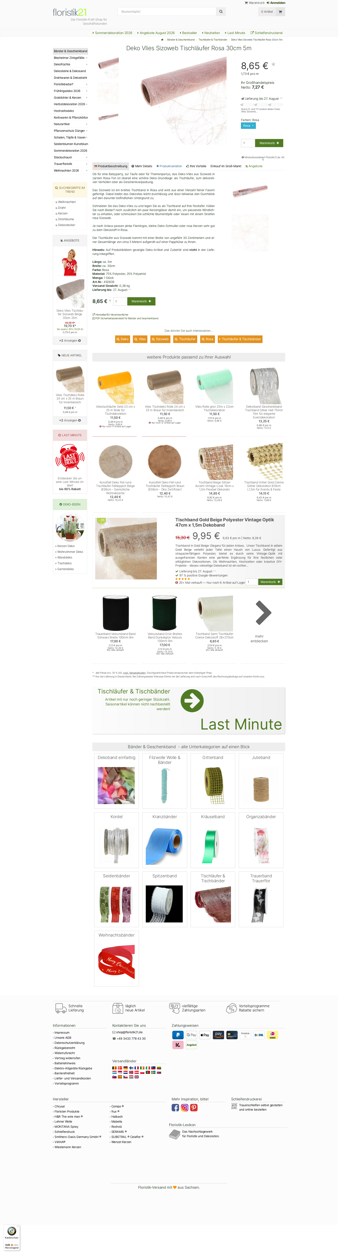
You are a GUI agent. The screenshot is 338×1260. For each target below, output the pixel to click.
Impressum (62, 1032)
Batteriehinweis (65, 1063)
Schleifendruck (65, 1132)
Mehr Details (143, 166)
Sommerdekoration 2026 (113, 33)
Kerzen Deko (66, 546)
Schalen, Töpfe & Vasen (70, 137)
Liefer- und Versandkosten (73, 1078)
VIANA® (60, 1142)
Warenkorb (256, 3)
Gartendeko (65, 569)
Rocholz (116, 1126)
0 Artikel (267, 11)
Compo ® (117, 1106)
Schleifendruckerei (268, 33)
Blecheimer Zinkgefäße (69, 58)
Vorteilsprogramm (67, 1083)
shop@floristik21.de (129, 1032)
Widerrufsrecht (65, 1053)
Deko (124, 339)
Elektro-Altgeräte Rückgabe (73, 1068)
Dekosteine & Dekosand (70, 71)
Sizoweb (162, 339)
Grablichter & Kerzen (67, 97)
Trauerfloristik (63, 164)
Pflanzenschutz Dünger (69, 130)
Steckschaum (63, 157)
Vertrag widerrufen (67, 1058)
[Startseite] (162, 39)
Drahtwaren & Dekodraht (70, 77)
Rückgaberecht (65, 1048)
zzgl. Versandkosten (134, 672)
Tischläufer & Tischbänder (213, 39)
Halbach (117, 1116)
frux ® (115, 1111)
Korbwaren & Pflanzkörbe (71, 117)
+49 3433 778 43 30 (131, 1038)
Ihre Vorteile (197, 166)
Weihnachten (66, 202)
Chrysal (60, 1106)
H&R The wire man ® (69, 1116)
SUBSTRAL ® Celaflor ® (127, 1137)
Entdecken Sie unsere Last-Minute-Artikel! (70, 484)
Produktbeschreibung (112, 166)
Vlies (142, 339)
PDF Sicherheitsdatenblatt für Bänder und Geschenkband (126, 318)
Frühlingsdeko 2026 (67, 91)
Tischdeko (64, 563)
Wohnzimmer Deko (70, 552)
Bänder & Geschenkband (181, 39)
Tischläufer (187, 339)
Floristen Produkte (67, 1111)
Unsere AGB (63, 1037)
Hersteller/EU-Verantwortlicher (111, 314)
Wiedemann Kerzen (68, 1147)
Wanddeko (64, 557)
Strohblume (65, 219)
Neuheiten (212, 33)
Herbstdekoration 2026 (69, 104)
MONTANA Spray (66, 1126)
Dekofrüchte (62, 64)
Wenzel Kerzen (121, 1142)
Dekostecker (66, 225)
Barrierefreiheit (65, 1073)
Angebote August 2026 (157, 33)
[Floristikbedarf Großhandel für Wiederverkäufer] (74, 11)
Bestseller (189, 33)
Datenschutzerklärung (69, 1043)
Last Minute (236, 33)
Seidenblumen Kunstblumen (71, 144)
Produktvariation (170, 166)
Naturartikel (62, 124)
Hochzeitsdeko (64, 111)
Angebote (255, 166)
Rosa (209, 339)
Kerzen (62, 213)
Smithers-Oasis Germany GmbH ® (78, 1137)
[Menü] (18, 1227)
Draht (61, 207)
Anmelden (277, 3)
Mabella (116, 1121)
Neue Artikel (72, 355)
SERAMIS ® (119, 1132)
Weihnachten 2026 (66, 170)
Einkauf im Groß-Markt (226, 166)
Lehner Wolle (63, 1121)
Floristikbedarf (63, 84)
